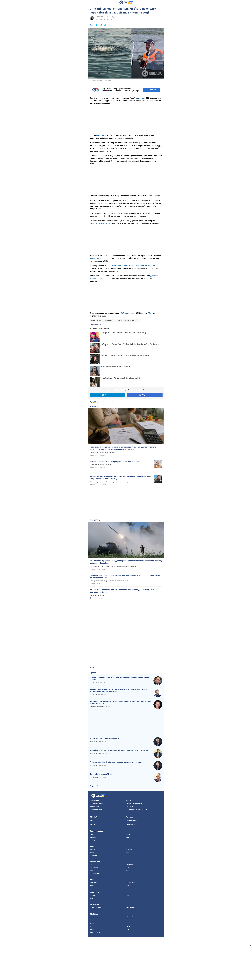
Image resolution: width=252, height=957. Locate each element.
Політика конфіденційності (134, 803)
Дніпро (128, 837)
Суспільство (131, 824)
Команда (128, 800)
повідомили (101, 135)
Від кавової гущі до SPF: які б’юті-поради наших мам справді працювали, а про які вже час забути (120, 702)
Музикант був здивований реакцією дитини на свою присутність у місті (113, 482)
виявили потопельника (99, 258)
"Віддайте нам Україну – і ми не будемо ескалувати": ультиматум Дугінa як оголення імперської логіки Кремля (118, 690)
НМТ (127, 870)
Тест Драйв (93, 882)
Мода (127, 929)
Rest (92, 667)
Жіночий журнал (95, 932)
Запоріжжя (93, 837)
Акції (91, 885)
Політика (129, 817)
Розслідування (131, 821)
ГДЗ (91, 864)
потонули (119, 320)
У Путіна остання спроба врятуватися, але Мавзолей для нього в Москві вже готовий (119, 678)
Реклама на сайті (95, 806)
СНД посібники (94, 873)
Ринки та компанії (95, 907)
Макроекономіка (131, 907)
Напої (127, 895)
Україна (92, 320)
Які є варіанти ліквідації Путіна (101, 774)
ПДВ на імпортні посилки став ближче (104, 738)
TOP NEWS (95, 520)
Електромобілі (130, 882)
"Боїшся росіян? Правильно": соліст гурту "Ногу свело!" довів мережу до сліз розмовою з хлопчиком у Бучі (120, 477)
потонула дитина (129, 320)
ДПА (127, 867)
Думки (93, 672)
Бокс (127, 852)
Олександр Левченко (97, 753)
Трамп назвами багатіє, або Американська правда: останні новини (115, 762)
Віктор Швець (94, 682)
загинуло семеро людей (100, 223)
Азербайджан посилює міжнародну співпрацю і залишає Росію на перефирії (119, 750)
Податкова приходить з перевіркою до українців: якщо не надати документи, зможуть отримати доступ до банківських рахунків (123, 448)
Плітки (128, 926)
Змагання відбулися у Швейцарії (100, 464)
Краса (92, 929)
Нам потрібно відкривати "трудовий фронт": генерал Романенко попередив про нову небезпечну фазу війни (126, 562)
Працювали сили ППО (97, 595)
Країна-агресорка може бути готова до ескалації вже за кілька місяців (113, 566)
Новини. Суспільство (113, 17)
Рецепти (92, 895)
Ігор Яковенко (94, 777)
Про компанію (94, 800)
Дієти (92, 898)
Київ (91, 834)
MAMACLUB (129, 917)
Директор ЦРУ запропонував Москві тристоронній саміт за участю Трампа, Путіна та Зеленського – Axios (125, 576)
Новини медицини (95, 917)
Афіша (92, 926)
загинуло (141, 98)
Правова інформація (96, 803)
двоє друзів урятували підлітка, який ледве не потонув (131, 265)
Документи (129, 806)
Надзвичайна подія (108, 320)
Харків (99, 320)
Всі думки (93, 786)
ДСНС (137, 320)
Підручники (129, 864)
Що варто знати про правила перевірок (102, 452)
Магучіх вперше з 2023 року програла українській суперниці (115, 461)
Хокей (92, 852)
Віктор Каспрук (95, 694)
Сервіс (128, 885)
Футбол (92, 849)
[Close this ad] (250, 945)
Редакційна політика (96, 324)
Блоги (92, 824)
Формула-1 (93, 855)
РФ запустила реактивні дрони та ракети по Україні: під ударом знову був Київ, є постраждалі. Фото (124, 591)
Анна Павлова (100, 17)
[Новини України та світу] (93, 402)
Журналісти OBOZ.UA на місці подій (136, 809)
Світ (92, 821)
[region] (126, 119)
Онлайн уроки (94, 867)
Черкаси (92, 840)
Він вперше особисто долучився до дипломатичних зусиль (109, 581)
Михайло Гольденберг (97, 706)
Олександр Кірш (95, 741)
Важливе (94, 406)
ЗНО (91, 870)
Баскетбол (129, 849)
